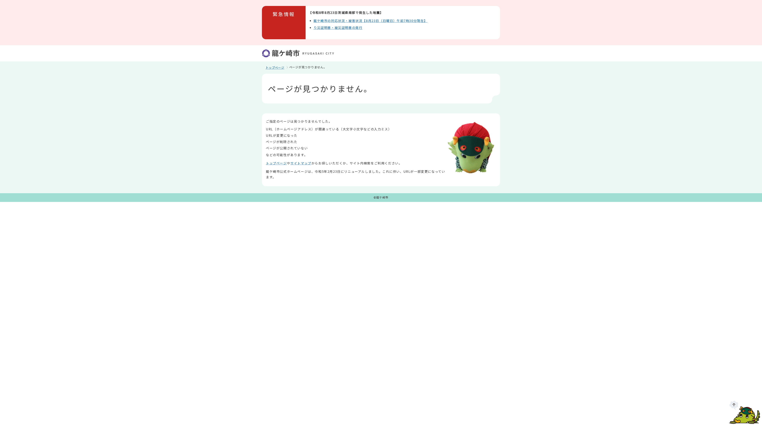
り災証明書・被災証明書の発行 (338, 27)
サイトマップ (300, 163)
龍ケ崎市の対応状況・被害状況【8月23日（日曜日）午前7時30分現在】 (370, 20)
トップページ (275, 67)
